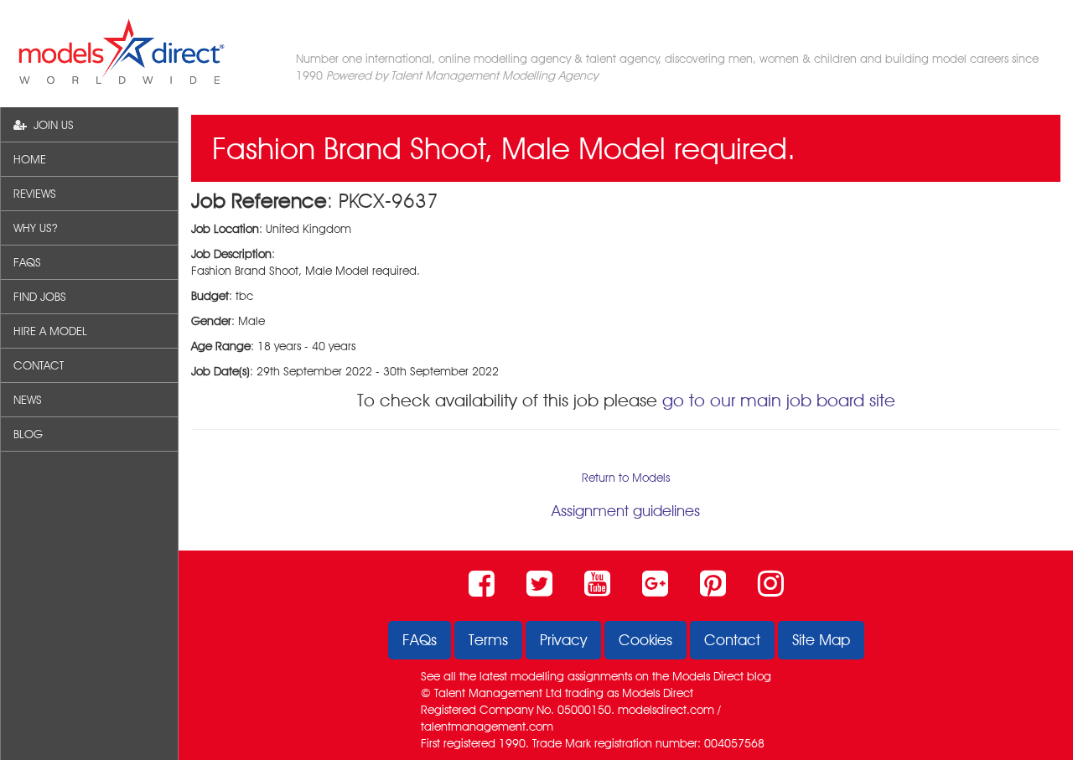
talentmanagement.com (487, 726)
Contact (732, 640)
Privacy (563, 640)
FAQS (27, 262)
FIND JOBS (39, 296)
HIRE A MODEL (50, 331)
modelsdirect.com (666, 709)
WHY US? (35, 228)
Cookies (645, 640)
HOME (29, 159)
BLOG (28, 434)
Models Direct (708, 676)
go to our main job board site (778, 400)
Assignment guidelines (626, 511)
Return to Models (626, 477)
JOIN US (50, 125)
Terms (488, 640)
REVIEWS (34, 193)
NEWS (27, 399)
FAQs (419, 640)
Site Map (821, 640)
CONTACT (38, 365)
